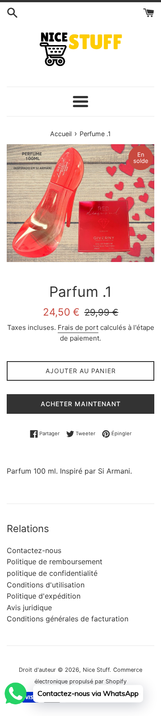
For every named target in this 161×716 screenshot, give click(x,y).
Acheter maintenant (81, 404)
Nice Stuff (96, 669)
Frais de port (78, 327)
